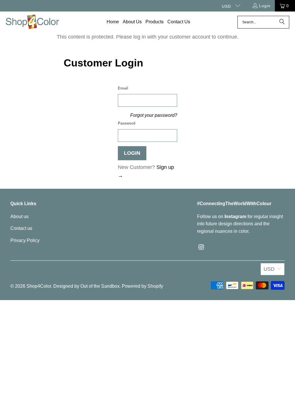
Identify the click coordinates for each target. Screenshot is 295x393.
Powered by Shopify (142, 286)
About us (19, 216)
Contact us (21, 228)
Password (126, 123)
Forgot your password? (153, 115)
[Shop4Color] (32, 22)
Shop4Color (39, 286)
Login (265, 5)
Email (123, 88)
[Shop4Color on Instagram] (201, 247)
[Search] (282, 22)
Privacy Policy (24, 240)
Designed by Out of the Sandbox (86, 286)
